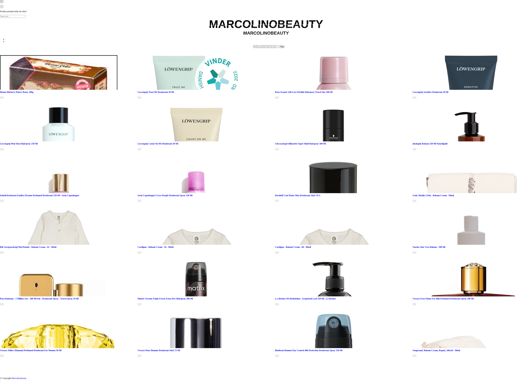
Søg (281, 47)
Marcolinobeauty (19, 378)
